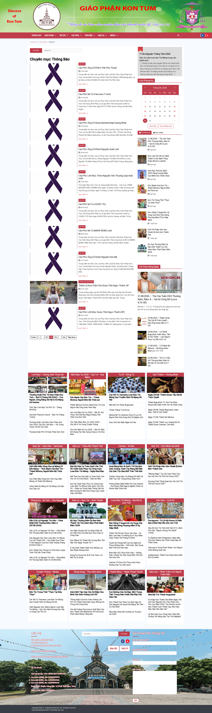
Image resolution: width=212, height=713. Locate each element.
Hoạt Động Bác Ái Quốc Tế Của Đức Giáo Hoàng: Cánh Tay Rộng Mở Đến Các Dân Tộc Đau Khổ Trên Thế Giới (125, 469)
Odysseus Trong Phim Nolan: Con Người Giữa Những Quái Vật (165, 548)
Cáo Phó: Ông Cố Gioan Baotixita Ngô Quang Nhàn (102, 123)
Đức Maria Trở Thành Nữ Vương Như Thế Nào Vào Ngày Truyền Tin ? (87, 541)
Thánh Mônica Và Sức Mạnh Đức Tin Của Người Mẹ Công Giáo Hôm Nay (87, 406)
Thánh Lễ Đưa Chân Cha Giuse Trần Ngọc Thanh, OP (104, 285)
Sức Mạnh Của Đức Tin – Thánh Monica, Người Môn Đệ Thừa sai (159, 188)
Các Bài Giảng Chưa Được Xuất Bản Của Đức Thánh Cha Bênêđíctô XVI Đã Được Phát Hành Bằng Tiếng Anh (87, 611)
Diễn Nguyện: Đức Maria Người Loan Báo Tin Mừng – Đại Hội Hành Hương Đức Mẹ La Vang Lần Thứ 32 (46, 609)
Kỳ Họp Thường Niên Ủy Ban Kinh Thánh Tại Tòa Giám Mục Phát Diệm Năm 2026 (159, 248)
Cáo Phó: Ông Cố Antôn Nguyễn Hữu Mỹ (98, 257)
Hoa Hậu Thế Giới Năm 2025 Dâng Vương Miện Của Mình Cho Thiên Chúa (158, 173)
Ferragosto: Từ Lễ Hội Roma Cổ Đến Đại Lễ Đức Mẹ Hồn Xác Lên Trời (165, 521)
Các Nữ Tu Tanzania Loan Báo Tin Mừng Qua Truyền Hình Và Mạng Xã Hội (125, 397)
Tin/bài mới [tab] (145, 133)
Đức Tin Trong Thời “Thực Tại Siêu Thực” (158, 201)
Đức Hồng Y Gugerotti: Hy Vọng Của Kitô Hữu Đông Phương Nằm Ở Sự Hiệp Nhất (158, 216)
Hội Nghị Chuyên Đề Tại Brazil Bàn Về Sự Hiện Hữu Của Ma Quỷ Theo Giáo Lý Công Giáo (86, 532)
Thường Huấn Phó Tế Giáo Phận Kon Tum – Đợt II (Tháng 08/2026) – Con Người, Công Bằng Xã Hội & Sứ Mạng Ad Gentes (46, 398)
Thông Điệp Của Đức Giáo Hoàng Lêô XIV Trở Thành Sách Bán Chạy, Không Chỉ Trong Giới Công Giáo (87, 601)
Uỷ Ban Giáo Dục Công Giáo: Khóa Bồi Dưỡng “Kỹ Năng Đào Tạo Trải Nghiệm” (164, 615)
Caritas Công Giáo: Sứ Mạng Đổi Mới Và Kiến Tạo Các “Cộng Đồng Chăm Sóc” (126, 477)
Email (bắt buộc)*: (140, 650)
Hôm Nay (152, 126)
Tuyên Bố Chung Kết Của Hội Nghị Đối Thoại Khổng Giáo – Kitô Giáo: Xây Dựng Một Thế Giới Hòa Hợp (126, 545)
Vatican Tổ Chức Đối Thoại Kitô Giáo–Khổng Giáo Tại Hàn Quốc (125, 563)
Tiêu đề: (136, 660)
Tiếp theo (71, 337)
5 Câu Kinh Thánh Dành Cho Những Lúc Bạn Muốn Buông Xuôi (86, 549)
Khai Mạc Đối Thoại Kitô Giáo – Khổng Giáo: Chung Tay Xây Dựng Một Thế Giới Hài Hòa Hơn (126, 555)
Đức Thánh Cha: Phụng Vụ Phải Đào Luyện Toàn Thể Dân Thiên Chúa (47, 551)
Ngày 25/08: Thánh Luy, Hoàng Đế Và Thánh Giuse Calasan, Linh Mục (163, 423)
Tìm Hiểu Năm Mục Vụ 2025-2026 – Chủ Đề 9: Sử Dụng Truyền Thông (85, 423)
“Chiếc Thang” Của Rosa (119, 410)
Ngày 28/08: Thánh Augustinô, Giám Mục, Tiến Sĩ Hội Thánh (163, 411)
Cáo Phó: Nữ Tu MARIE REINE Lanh (95, 230)
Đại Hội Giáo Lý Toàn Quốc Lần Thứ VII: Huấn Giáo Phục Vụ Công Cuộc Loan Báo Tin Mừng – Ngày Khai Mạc (87, 469)
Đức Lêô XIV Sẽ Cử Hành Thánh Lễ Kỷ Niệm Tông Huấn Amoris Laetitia (158, 158)
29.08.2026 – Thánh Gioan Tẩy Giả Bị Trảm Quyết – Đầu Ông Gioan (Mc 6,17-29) (159, 322)
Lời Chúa (75, 35)
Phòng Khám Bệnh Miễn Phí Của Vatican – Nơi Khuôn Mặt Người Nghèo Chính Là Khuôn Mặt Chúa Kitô (126, 486)
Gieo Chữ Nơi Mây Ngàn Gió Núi (122, 422)
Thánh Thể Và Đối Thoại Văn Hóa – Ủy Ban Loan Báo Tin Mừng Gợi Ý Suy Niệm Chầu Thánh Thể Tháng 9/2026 (126, 535)
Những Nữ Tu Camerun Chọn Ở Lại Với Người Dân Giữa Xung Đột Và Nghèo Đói (126, 416)
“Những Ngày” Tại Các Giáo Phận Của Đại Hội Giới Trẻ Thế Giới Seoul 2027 (164, 475)
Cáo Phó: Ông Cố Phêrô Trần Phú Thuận (98, 67)
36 (64, 337)
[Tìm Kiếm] (178, 35)
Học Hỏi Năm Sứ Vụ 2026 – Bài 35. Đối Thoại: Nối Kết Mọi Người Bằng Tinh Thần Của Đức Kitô (87, 414)
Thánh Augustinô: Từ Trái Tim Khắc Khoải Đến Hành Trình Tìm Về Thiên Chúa (165, 403)
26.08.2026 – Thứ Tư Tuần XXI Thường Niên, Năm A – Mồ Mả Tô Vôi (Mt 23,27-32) (159, 362)
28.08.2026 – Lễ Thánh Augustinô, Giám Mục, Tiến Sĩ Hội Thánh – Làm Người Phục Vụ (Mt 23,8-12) (159, 336)
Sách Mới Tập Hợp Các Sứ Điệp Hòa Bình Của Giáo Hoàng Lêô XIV (87, 593)
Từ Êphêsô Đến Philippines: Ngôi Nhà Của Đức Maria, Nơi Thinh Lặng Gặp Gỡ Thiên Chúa (164, 540)
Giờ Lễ (125, 648)
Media (112, 35)
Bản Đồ (113, 648)
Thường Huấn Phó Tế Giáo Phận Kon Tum (46, 432)
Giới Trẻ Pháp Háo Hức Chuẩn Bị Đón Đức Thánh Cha (158, 232)
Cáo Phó (82, 64)
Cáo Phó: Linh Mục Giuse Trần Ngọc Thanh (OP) (102, 312)
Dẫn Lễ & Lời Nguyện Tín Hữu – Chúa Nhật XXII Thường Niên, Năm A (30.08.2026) (46, 523)
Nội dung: (137, 669)
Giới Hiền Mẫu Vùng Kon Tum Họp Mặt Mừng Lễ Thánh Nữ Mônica (45, 480)
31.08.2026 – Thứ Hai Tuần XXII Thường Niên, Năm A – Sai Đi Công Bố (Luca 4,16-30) (159, 142)
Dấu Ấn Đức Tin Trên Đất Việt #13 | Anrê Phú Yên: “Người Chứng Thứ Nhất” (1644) (165, 530)
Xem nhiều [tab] (159, 133)
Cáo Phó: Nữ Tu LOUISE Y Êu (92, 204)
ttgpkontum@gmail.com (57, 656)
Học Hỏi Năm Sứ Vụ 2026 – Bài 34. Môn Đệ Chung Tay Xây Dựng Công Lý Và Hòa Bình (87, 431)
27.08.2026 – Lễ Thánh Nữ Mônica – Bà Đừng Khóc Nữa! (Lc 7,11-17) (159, 348)
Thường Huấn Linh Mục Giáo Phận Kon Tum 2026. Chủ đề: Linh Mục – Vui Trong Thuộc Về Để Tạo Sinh (46, 424)
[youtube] (207, 35)
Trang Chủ (36, 35)
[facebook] (202, 35)
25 (56, 337)
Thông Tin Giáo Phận (86, 281)
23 (47, 337)
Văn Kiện (88, 35)
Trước (33, 337)
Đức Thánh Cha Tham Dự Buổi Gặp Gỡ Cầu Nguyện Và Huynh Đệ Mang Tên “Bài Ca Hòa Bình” (126, 604)
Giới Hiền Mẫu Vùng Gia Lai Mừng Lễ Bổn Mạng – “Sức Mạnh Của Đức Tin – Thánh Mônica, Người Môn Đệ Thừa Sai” (46, 470)
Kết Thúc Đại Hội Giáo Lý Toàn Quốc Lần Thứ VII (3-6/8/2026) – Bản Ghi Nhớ (87, 477)
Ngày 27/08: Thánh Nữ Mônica (161, 417)
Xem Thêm (82, 84)
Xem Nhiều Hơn (166, 126)
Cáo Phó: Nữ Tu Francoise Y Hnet (95, 94)
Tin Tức (62, 35)
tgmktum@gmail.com (46, 651)
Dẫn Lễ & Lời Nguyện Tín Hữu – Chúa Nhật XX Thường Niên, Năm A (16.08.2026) (47, 558)
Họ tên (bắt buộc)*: (141, 640)
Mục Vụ (101, 35)
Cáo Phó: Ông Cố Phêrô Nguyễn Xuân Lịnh (99, 149)
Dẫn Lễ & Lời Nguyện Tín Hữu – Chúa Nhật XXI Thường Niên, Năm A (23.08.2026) (47, 531)
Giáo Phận (49, 35)
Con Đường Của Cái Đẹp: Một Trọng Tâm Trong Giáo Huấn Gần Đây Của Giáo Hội (125, 594)
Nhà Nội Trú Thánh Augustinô (121, 405)
